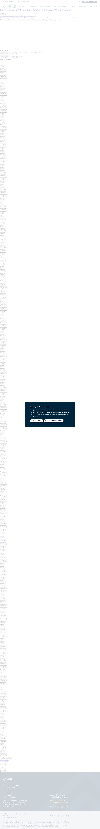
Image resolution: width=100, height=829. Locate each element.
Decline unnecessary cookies (53, 420)
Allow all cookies (36, 420)
